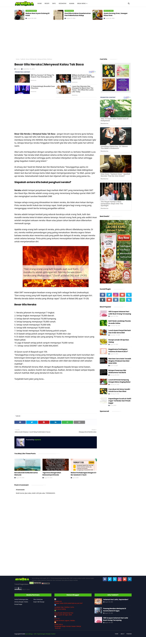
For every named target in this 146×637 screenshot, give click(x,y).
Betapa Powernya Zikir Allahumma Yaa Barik (117, 371)
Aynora (18, 69)
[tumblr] (102, 300)
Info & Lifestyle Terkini (21, 602)
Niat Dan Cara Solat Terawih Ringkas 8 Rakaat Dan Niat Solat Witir (119, 361)
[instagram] (115, 295)
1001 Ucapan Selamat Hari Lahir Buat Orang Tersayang (119, 313)
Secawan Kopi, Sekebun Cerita (64, 607)
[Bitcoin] (108, 71)
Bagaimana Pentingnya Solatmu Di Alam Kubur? (118, 350)
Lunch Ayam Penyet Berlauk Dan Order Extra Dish (119, 331)
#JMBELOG (58, 601)
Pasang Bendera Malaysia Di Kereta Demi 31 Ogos (114, 609)
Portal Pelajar (18, 604)
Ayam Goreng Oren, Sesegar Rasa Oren (76, 14)
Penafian (129, 634)
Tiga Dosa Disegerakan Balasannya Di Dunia (52, 474)
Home (17, 59)
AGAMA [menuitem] (71, 3)
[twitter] (109, 295)
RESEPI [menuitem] (47, 3)
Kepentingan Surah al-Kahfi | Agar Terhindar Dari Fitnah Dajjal (119, 401)
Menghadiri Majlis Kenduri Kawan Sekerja (67, 626)
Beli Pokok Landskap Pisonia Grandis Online (119, 322)
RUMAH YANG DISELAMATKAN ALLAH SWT (68, 603)
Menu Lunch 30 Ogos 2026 (63, 615)
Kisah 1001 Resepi (38, 602)
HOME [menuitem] (39, 3)
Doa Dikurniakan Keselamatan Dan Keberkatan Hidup (39, 14)
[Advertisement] (73, 40)
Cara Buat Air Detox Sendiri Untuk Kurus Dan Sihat (119, 390)
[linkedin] (130, 579)
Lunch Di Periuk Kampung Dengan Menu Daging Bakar (119, 381)
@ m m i (57, 619)
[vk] (115, 300)
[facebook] (102, 295)
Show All (57, 628)
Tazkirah (22, 59)
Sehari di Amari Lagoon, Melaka (64, 620)
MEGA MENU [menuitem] (81, 3)
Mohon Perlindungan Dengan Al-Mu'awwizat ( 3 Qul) (84, 474)
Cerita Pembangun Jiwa (21, 599)
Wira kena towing (60, 609)
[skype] (129, 295)
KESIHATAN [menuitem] (62, 3)
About (122, 634)
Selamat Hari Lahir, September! (117, 13)
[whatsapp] (122, 300)
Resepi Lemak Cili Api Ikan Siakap (118, 341)
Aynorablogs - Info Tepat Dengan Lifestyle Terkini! (40, 634)
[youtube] (122, 295)
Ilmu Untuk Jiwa (38, 599)
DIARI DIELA (58, 624)
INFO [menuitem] (54, 3)
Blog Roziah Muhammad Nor (63, 613)
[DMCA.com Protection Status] (35, 584)
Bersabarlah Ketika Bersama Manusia (26, 474)
